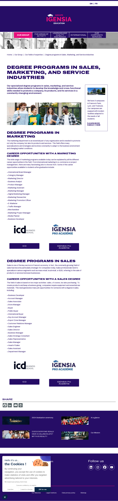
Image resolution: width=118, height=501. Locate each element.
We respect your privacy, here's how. (16, 482)
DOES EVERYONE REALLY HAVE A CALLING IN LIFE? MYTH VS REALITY (43, 434)
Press (50, 461)
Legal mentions (51, 493)
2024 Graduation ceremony (42, 418)
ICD (24, 246)
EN (91, 4)
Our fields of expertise (34, 55)
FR (96, 4)
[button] (5, 497)
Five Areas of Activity (41, 35)
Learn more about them (94, 124)
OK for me (43, 489)
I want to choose (26, 489)
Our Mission (95, 433)
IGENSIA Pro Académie (64, 247)
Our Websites (36, 493)
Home (9, 55)
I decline (10, 489)
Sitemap (83, 493)
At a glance (95, 418)
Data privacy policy (68, 493)
